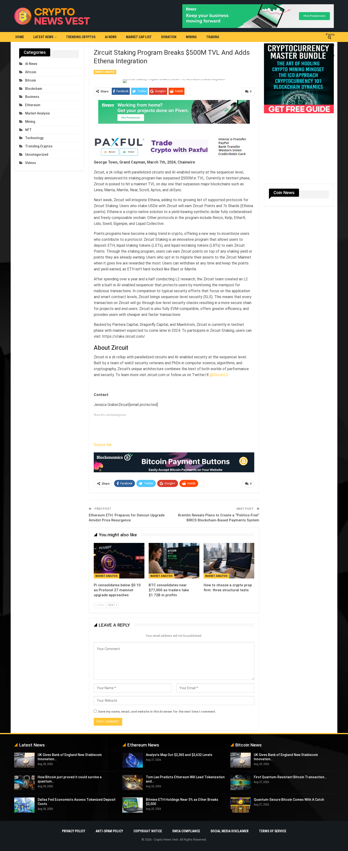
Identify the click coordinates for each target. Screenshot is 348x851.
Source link (103, 444)
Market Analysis (105, 72)
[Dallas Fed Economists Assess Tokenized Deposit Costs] (24, 805)
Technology (34, 138)
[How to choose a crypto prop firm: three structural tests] (229, 560)
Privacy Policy (73, 831)
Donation (168, 37)
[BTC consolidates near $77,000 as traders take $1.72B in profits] (174, 560)
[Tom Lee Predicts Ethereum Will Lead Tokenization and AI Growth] (132, 782)
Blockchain (33, 89)
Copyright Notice (148, 831)
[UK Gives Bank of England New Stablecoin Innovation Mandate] (24, 760)
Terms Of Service (272, 831)
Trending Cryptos (80, 37)
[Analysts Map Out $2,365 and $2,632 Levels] (132, 760)
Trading (212, 37)
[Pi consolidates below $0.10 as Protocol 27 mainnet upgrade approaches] (119, 560)
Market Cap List (139, 37)
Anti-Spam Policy (109, 831)
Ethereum (32, 105)
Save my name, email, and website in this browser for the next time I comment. (157, 711)
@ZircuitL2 (219, 375)
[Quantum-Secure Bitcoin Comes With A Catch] (240, 805)
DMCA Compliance (186, 831)
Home (19, 37)
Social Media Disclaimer (229, 831)
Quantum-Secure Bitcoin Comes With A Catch (289, 799)
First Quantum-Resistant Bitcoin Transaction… (290, 777)
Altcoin (30, 72)
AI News (110, 37)
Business (32, 97)
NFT (28, 130)
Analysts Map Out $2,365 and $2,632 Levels (179, 755)
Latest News (43, 37)
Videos (30, 163)
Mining (191, 37)
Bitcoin (30, 80)
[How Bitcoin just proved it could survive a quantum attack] (24, 782)
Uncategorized (36, 154)
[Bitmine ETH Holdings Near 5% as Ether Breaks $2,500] (132, 805)
